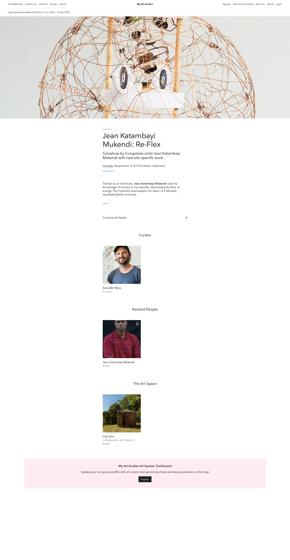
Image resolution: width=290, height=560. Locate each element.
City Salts (108, 166)
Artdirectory (31, 4)
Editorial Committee (243, 4)
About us (260, 4)
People (53, 4)
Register (145, 479)
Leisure (62, 4)
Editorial (43, 4)
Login (279, 4)
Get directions (108, 171)
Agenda (227, 4)
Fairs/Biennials (15, 4)
